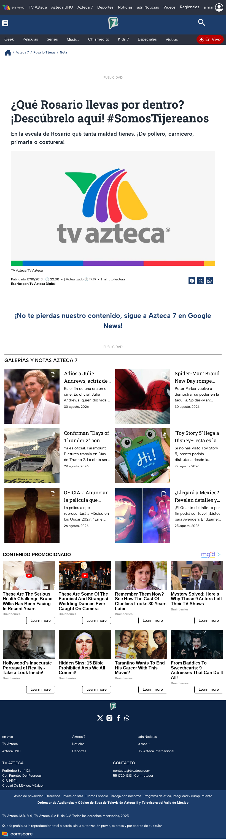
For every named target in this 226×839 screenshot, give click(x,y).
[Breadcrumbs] (10, 52)
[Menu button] (24, 23)
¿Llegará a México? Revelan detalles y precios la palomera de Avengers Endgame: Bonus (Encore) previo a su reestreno (198, 496)
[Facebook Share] (192, 280)
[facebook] (118, 719)
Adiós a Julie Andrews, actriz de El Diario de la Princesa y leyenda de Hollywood (86, 377)
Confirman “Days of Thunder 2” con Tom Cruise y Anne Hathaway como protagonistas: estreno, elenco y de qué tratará (86, 437)
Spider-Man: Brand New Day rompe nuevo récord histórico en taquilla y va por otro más (198, 377)
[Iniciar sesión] (219, 7)
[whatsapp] (127, 719)
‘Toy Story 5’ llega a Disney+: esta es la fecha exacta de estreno (197, 437)
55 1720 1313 (122, 776)
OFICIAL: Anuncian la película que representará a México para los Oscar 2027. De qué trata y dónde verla (86, 496)
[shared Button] (209, 280)
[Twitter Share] (200, 280)
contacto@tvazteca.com (131, 771)
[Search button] (201, 23)
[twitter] (100, 719)
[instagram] (109, 719)
